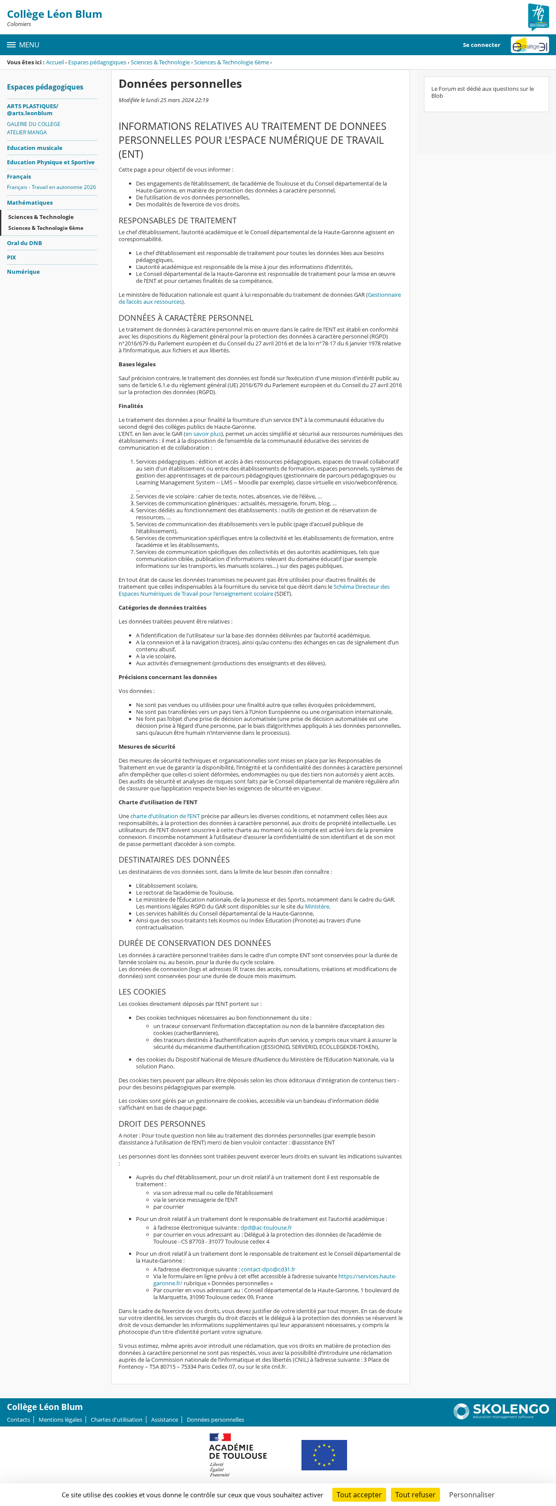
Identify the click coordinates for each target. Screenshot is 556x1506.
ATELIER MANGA (27, 132)
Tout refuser (415, 1494)
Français (19, 176)
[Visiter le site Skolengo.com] (501, 1417)
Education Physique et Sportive (51, 162)
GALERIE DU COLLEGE (33, 124)
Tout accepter (359, 1494)
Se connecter (481, 45)
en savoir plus (203, 434)
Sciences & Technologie (160, 62)
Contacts (18, 1419)
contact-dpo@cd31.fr (268, 1269)
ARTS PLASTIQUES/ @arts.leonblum (32, 109)
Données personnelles (215, 1419)
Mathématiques (30, 202)
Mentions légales (60, 1419)
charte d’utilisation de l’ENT (165, 816)
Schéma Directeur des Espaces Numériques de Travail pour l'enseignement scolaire (254, 590)
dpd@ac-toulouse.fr (266, 1227)
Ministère (317, 906)
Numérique (23, 271)
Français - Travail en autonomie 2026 (51, 187)
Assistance (164, 1419)
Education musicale (35, 148)
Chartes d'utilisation (116, 1419)
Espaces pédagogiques (97, 62)
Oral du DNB (24, 243)
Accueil (55, 62)
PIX (11, 257)
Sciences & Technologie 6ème (231, 62)
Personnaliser (472, 1494)
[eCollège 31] (530, 44)
